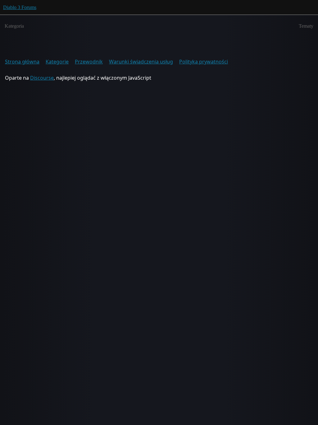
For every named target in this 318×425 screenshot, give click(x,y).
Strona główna (22, 61)
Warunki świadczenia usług (141, 61)
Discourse (42, 77)
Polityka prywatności (203, 61)
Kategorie (57, 61)
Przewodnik (89, 61)
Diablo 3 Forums (19, 7)
